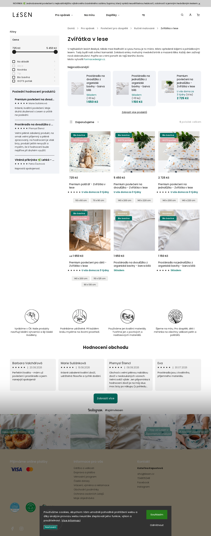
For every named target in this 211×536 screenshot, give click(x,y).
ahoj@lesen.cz (145, 474)
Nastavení (50, 527)
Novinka (36, 69)
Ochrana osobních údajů (89, 493)
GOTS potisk (36, 81)
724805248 (143, 478)
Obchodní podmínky (86, 489)
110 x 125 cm (100, 278)
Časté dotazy (82, 481)
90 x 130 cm (90, 284)
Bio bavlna (36, 77)
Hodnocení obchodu (105, 347)
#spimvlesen (114, 410)
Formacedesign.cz (94, 59)
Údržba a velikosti (84, 468)
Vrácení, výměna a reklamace (91, 485)
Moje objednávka (84, 498)
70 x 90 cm (98, 200)
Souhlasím (157, 514)
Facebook (143, 482)
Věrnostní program (85, 476)
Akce (36, 66)
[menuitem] (66, 15)
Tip (36, 73)
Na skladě (36, 61)
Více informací (70, 520)
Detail (104, 179)
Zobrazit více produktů (134, 112)
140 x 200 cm (124, 200)
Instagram (143, 486)
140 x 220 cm (144, 200)
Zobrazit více (105, 398)
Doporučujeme (84, 122)
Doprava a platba (84, 472)
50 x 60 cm (81, 200)
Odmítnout (157, 525)
